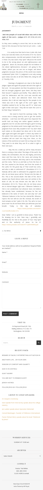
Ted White (7, 231)
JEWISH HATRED (8, 383)
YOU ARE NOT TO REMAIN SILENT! (14, 378)
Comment (5, 282)
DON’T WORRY (7, 373)
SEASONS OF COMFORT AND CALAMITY (16, 364)
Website (5, 272)
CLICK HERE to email (21, 473)
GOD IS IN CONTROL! (9, 369)
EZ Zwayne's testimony (10, 399)
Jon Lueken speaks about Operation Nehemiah (18, 409)
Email (4, 262)
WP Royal (26, 486)
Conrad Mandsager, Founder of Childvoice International (21, 413)
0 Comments (27, 26)
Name (4, 252)
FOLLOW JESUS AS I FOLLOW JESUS (14, 387)
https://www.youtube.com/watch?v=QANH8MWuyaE (20, 225)
